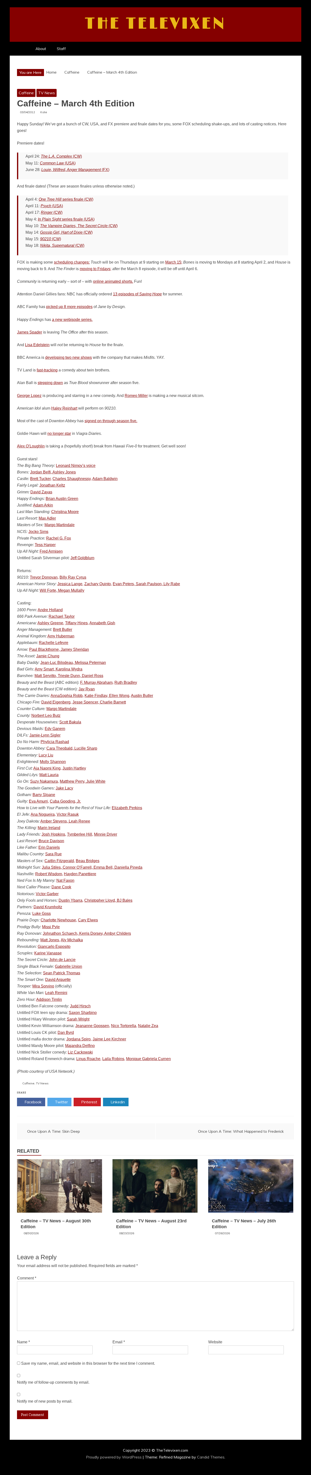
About (40, 48)
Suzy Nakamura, (44, 781)
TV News (46, 92)
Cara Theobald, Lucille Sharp (71, 748)
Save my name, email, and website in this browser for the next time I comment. (88, 1363)
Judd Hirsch (80, 1006)
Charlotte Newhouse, (59, 920)
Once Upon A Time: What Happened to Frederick (241, 1131)
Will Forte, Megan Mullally (62, 590)
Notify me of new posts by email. (44, 1401)
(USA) (58, 163)
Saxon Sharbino (83, 1013)
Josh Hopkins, (54, 834)
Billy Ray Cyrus (73, 577)
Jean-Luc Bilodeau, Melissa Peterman (73, 662)
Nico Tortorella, (124, 1026)
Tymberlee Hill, (80, 834)
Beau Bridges (87, 861)
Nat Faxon (65, 880)
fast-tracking (47, 370)
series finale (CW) (66, 199)
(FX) (75, 170)
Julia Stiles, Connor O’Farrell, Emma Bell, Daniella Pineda (92, 867)
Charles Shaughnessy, (72, 479)
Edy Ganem (55, 729)
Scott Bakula (70, 722)
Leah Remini (56, 993)
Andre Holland (50, 610)
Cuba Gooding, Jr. (65, 801)
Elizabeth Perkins (127, 808)
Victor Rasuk (68, 814)
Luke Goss (41, 913)
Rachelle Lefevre (53, 643)
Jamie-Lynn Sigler (44, 735)
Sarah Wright (78, 1019)
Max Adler (47, 518)
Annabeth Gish (102, 623)
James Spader (29, 332)
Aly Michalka (72, 940)
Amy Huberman (60, 636)
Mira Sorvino (43, 986)
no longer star (59, 433)
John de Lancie (62, 960)
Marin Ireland (49, 828)
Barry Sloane (44, 795)
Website (215, 1342)
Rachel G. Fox (58, 538)
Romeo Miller (136, 396)
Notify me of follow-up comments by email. (53, 1382)
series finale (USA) (66, 219)
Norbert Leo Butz (45, 715)
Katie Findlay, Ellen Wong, (107, 696)
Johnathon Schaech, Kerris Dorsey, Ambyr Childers (87, 933)
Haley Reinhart (64, 408)
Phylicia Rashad (55, 742)
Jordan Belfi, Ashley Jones (53, 472)
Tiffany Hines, (77, 623)
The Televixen (155, 23)
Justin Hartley (74, 768)
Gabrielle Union (68, 966)
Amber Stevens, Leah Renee (65, 821)
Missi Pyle (51, 927)
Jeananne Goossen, (92, 1026)
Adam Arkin (43, 505)
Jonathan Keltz (52, 485)
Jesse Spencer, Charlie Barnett (99, 702)
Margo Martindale (59, 525)
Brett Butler (62, 629)
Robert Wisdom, (49, 874)
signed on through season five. (111, 421)
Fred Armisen (51, 551)
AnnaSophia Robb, (67, 696)
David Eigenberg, (56, 702)
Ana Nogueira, (43, 814)
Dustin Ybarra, (71, 900)
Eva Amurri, (39, 801)
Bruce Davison (51, 841)
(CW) (61, 156)
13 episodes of (137, 294)
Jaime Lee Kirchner (109, 1039)
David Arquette (58, 980)
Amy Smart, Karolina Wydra (58, 669)
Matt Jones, (50, 940)
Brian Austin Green (62, 499)
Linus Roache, (88, 1059)
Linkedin (117, 1101)
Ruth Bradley (125, 682)
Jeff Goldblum (82, 558)
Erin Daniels (49, 847)
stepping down (50, 383)
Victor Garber (47, 894)
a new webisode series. (72, 319)
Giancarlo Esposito (54, 946)
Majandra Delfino (80, 1046)
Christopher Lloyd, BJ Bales (108, 900)
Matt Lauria (49, 775)
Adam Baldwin (105, 479)
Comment (26, 1278)
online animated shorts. (113, 281)
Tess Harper (45, 545)
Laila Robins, (113, 1059)
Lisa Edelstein (37, 345)
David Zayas (41, 492)
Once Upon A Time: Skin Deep (53, 1131)
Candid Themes (211, 1457)
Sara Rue (53, 854)
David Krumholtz (48, 907)
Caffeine (26, 92)
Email (118, 1342)
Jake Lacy (64, 788)
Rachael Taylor (62, 616)
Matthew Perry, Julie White (82, 781)
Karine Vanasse (48, 953)
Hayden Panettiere (80, 874)
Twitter (61, 1101)
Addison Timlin (49, 999)
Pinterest (88, 1101)
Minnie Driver (105, 834)
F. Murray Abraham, (96, 682)
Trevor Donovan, (44, 577)
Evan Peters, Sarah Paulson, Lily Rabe (146, 584)
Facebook (33, 1101)
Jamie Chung (47, 656)
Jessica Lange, (70, 584)
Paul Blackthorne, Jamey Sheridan (59, 649)
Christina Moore (65, 512)
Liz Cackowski (80, 1052)
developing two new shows (68, 357)
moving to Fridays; (95, 269)
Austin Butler (142, 696)
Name (23, 1342)
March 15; (173, 262)
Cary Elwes (88, 920)
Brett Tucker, (41, 479)
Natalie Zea (148, 1026)
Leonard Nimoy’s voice (75, 465)
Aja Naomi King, (47, 768)
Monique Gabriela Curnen (148, 1059)
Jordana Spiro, (79, 1039)
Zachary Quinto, (98, 584)
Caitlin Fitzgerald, (59, 861)
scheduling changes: (72, 262)
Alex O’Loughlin (31, 446)
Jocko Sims (38, 532)
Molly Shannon (53, 762)
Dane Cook (61, 887)
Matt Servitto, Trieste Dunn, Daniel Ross (69, 676)
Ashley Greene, (50, 623)
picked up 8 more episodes (69, 307)
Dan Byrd (66, 1032)
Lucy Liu (46, 755)
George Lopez (29, 396)
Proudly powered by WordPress (114, 1457)
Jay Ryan (86, 689)
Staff (61, 48)
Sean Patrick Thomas (61, 973)
